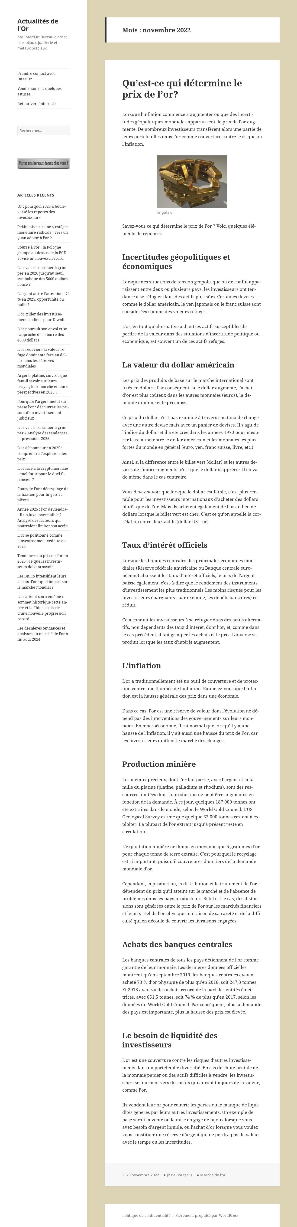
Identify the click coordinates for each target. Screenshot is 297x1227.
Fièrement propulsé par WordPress (206, 1215)
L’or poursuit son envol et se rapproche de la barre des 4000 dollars (42, 334)
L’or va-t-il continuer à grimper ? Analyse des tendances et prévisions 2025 (42, 433)
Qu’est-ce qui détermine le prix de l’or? (182, 88)
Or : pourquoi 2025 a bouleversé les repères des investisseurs (41, 212)
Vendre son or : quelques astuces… (39, 91)
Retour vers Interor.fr (36, 103)
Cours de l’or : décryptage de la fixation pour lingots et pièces (42, 494)
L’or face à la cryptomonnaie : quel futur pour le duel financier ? (42, 474)
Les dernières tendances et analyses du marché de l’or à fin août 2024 (42, 634)
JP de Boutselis (179, 1175)
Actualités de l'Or (37, 25)
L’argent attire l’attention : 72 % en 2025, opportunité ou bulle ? (43, 299)
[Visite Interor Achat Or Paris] (43, 163)
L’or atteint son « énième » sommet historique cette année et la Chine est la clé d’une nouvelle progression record (42, 607)
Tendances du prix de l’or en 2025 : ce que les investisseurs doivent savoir (42, 561)
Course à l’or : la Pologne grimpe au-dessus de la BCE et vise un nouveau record (41, 253)
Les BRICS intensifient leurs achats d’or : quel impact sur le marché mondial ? (42, 582)
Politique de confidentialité (146, 1215)
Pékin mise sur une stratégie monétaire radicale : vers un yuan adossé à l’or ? (42, 232)
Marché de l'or (213, 1175)
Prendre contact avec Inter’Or (36, 76)
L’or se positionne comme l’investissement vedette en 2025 (41, 541)
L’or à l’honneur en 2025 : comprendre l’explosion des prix (42, 453)
